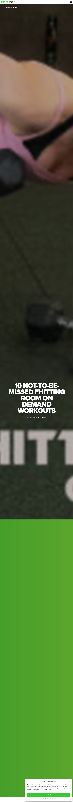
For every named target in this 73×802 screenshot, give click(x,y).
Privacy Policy (52, 798)
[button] (69, 781)
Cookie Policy (45, 798)
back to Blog (11, 8)
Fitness (29, 417)
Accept (49, 795)
